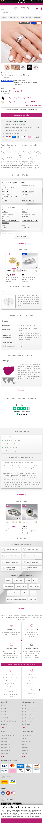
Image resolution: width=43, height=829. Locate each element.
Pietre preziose (18, 580)
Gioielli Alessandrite (28, 712)
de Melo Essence (28, 201)
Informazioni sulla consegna (11, 691)
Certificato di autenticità (11, 678)
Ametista (25, 750)
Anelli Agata (5, 738)
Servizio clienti (11, 648)
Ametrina (25, 747)
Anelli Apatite (5, 747)
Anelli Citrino (5, 753)
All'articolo (20, 243)
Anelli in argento (34, 587)
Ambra (24, 744)
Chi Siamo (31, 675)
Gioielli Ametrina (27, 718)
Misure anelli (32, 693)
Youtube (8, 793)
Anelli (34, 580)
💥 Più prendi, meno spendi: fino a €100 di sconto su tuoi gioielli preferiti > (21, 1)
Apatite (24, 753)
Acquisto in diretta (11, 684)
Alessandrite (26, 741)
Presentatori (32, 678)
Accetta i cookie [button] (21, 821)
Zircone (5, 212)
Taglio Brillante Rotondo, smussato (11, 222)
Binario (4, 201)
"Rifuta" (36, 813)
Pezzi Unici (32, 599)
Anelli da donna (8, 587)
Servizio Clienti (11, 675)
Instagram (13, 793)
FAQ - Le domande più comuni (11, 695)
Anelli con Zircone (13, 593)
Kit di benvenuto (11, 681)
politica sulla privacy (32, 816)
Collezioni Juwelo (26, 17)
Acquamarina (26, 735)
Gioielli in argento (21, 587)
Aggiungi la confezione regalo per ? (22, 102)
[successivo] (39, 269)
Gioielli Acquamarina (29, 706)
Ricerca (40, 12)
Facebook (3, 793)
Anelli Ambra (5, 741)
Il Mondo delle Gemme (31, 690)
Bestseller (37, 17)
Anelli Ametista (6, 744)
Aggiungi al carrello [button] (21, 115)
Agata (24, 738)
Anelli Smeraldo (6, 712)
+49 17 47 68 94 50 (11, 652)
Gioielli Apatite (27, 721)
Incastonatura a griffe (30, 221)
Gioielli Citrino (26, 724)
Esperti (31, 681)
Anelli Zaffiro (5, 718)
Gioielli (4, 17)
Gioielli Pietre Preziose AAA (10, 721)
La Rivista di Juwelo (31, 684)
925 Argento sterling (9, 196)
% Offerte (25, 593)
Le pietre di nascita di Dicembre (16, 599)
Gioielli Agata (26, 709)
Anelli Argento (5, 750)
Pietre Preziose (13, 17)
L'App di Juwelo (11, 687)
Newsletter (31, 687)
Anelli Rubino (5, 715)
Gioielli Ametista (27, 715)
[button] (2, 8)
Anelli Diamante (6, 709)
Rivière (33, 593)
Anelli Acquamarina (7, 735)
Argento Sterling (28, 192)
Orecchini (4, 724)
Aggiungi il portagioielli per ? (20, 98)
